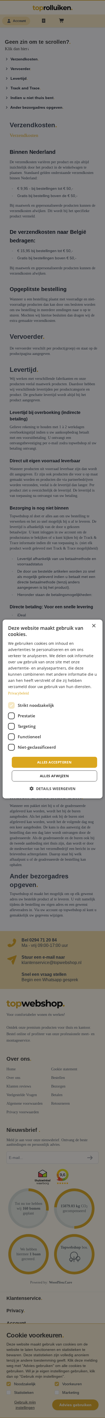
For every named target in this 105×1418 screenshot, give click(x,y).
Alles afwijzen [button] (54, 775)
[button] (52, 789)
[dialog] (53, 709)
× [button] (94, 626)
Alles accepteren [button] (54, 762)
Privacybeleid (18, 693)
